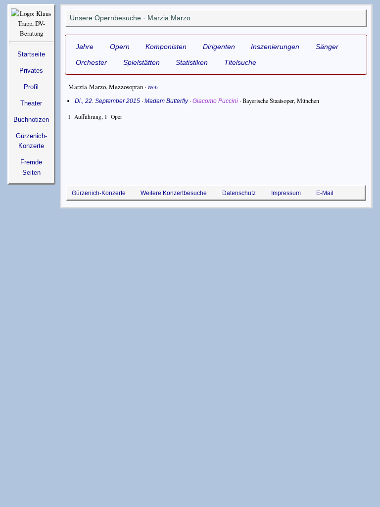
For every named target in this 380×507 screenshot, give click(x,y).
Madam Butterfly (166, 101)
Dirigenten (219, 47)
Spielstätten (141, 62)
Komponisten (166, 47)
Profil (31, 87)
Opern (120, 47)
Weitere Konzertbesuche (174, 193)
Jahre (85, 47)
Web (152, 87)
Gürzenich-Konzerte (99, 193)
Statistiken (192, 62)
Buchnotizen (31, 119)
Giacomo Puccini (215, 101)
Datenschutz (239, 193)
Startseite (31, 54)
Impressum (286, 193)
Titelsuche (240, 62)
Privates (31, 70)
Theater (31, 103)
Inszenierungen (275, 47)
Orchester (91, 62)
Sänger (327, 47)
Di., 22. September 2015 (107, 101)
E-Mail (324, 193)
